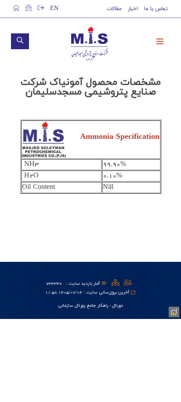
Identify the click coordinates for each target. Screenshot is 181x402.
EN (54, 8)
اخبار (133, 8)
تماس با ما (156, 8)
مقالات (114, 8)
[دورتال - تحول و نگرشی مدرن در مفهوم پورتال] (173, 311)
